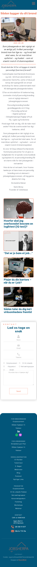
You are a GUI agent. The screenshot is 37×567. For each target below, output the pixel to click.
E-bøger (18, 466)
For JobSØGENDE (18, 441)
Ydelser (18, 428)
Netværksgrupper (18, 495)
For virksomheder (18, 419)
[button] (33, 3)
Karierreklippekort (18, 498)
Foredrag (18, 502)
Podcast (18, 476)
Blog (18, 473)
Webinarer (18, 469)
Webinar (18, 508)
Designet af (18, 560)
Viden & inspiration (18, 457)
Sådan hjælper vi (18, 425)
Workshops (18, 505)
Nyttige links (18, 479)
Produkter (18, 486)
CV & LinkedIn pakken (18, 492)
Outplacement (18, 421)
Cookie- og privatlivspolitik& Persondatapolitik (18, 557)
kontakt (18, 515)
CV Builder (18, 460)
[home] (8, 4)
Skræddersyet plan (18, 444)
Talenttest (18, 463)
